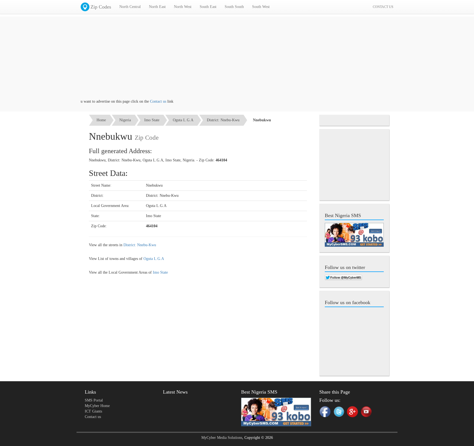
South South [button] (234, 7)
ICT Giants (93, 411)
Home (101, 120)
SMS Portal (94, 400)
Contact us (151, 101)
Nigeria (125, 120)
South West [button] (261, 7)
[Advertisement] (237, 60)
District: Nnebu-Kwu (223, 120)
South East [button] (208, 7)
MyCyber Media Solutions (221, 438)
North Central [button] (130, 7)
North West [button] (182, 7)
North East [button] (157, 7)
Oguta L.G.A (183, 120)
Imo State (151, 120)
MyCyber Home (97, 406)
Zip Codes (101, 7)
